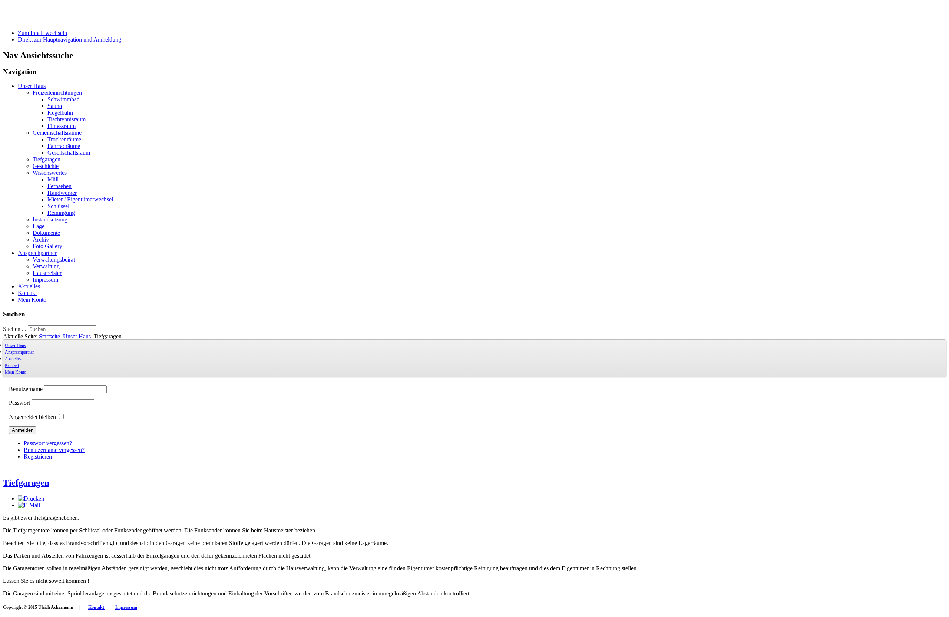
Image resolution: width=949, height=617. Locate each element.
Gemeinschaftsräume (57, 132)
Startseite (49, 336)
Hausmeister (47, 273)
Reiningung (61, 213)
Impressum (45, 279)
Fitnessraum (61, 126)
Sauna (54, 106)
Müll (53, 179)
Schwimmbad (63, 99)
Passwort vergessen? (48, 443)
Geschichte (46, 166)
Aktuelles (29, 286)
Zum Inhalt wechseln (42, 33)
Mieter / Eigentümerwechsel (80, 199)
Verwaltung (46, 266)
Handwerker (62, 193)
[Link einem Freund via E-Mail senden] (29, 505)
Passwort (19, 403)
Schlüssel (58, 206)
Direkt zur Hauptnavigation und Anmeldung (69, 39)
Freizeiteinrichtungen (57, 92)
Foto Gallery (47, 246)
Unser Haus (32, 86)
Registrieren (38, 456)
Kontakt (27, 293)
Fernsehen (59, 186)
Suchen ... (14, 329)
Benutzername (26, 389)
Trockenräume (64, 139)
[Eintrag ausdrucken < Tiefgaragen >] (31, 498)
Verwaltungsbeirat (54, 259)
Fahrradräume (63, 146)
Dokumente (46, 233)
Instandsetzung (50, 219)
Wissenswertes (50, 173)
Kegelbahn (60, 112)
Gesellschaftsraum (68, 153)
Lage (38, 226)
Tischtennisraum (66, 119)
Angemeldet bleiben (32, 417)
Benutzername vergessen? (54, 450)
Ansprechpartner (37, 253)
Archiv (41, 239)
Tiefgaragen (46, 159)
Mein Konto (32, 299)
